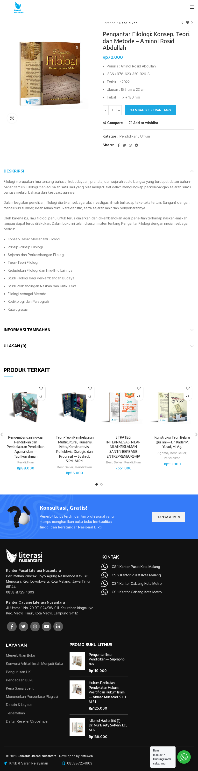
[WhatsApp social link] (130, 145)
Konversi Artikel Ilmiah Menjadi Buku (34, 663)
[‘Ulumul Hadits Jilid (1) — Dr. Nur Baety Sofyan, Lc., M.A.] (77, 728)
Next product (192, 22)
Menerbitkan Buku (20, 655)
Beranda (109, 23)
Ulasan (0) (15, 345)
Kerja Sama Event (20, 688)
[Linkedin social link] (58, 626)
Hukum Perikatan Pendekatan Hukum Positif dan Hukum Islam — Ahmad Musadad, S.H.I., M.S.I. (108, 692)
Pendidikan (128, 23)
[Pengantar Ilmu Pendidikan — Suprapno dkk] (77, 662)
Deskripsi (14, 171)
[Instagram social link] (35, 626)
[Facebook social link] (118, 145)
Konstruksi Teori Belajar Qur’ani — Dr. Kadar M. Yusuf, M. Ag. (172, 442)
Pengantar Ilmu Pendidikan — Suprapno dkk (107, 659)
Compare (115, 123)
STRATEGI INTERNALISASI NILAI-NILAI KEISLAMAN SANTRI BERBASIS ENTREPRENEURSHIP (123, 446)
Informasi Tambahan (27, 329)
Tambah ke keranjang (150, 110)
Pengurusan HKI (18, 672)
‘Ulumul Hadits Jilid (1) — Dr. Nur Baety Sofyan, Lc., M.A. (108, 725)
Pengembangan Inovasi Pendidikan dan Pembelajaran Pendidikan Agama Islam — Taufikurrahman (25, 446)
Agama (162, 453)
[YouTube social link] (46, 626)
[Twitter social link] (124, 145)
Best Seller (65, 467)
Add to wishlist (145, 123)
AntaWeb (86, 756)
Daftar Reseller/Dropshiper (27, 721)
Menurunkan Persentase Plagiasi (32, 696)
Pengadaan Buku (19, 680)
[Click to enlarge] (12, 118)
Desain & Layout (19, 705)
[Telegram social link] (136, 145)
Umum (145, 136)
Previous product (182, 22)
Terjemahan (15, 713)
